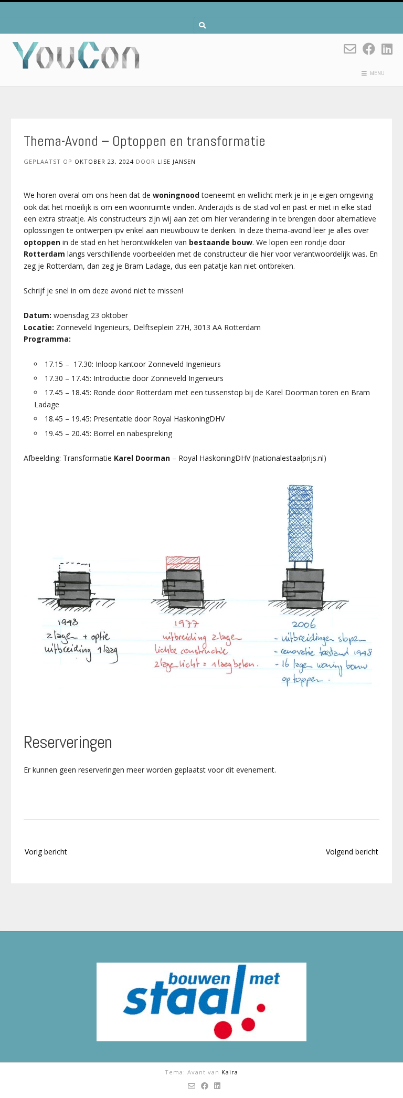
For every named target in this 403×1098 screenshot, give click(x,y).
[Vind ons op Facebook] (369, 48)
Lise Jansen (176, 161)
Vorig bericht (46, 852)
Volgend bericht (352, 852)
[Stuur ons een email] (350, 48)
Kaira (229, 1072)
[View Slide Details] (201, 1002)
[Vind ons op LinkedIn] (387, 48)
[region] (201, 1002)
